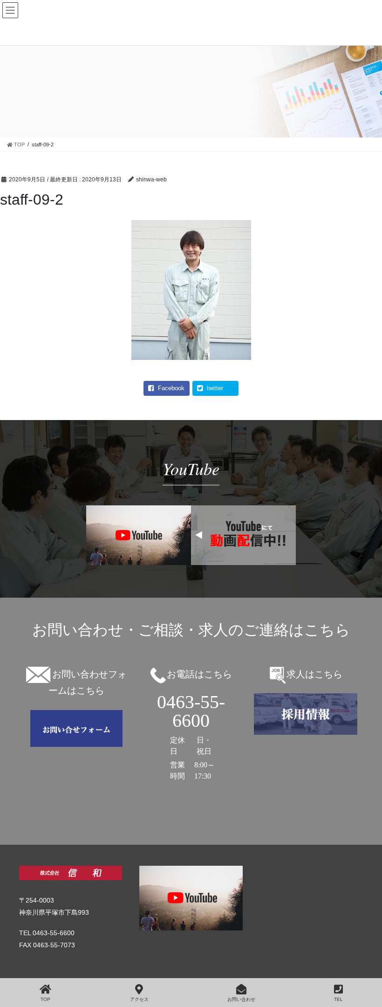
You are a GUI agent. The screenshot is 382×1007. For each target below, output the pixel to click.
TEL (338, 999)
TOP (45, 999)
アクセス (139, 999)
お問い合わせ (241, 999)
